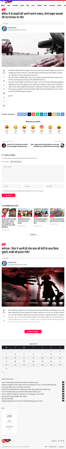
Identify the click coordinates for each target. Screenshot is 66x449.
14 (42, 358)
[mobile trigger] (3, 2)
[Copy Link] (4, 101)
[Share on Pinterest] (33, 114)
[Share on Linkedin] (41, 114)
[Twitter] (61, 441)
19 (24, 361)
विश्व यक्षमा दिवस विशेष (7, 399)
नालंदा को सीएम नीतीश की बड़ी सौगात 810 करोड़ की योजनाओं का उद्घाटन (20, 382)
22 (51, 361)
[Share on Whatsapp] (4, 85)
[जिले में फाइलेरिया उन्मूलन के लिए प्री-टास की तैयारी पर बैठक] (41, 212)
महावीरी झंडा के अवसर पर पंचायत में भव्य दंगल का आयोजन (24, 221)
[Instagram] (63, 441)
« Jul (3, 372)
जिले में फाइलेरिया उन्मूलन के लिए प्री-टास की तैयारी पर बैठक (40, 221)
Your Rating (6, 161)
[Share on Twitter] (4, 81)
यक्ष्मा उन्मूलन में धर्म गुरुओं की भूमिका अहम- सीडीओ (14, 396)
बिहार (3, 9)
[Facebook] (59, 441)
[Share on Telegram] (4, 89)
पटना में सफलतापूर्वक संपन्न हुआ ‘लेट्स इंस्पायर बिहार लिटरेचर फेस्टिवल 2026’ (21, 392)
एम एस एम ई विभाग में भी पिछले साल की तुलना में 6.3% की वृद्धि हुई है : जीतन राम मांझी (23, 394)
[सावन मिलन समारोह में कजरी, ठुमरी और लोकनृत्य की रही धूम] (57, 212)
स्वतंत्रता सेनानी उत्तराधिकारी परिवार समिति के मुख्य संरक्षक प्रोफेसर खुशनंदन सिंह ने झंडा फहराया (26, 389)
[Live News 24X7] (8, 2)
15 (51, 358)
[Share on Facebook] (4, 77)
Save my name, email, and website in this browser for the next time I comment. (24, 191)
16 (59, 358)
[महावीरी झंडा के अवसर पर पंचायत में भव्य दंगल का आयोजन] (25, 212)
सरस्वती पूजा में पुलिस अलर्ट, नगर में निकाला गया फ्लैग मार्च (16, 387)
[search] (63, 2)
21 (42, 361)
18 (15, 361)
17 (6, 361)
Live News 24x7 (12, 27)
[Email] (4, 97)
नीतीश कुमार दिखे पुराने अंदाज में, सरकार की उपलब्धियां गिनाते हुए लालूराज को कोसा (22, 401)
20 (33, 361)
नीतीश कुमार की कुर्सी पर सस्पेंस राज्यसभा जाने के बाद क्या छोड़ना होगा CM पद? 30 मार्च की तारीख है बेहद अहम (29, 385)
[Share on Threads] (4, 93)
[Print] (4, 105)
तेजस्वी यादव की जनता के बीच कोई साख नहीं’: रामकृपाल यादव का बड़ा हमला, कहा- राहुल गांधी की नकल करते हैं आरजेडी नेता (9, 223)
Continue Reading (33, 331)
